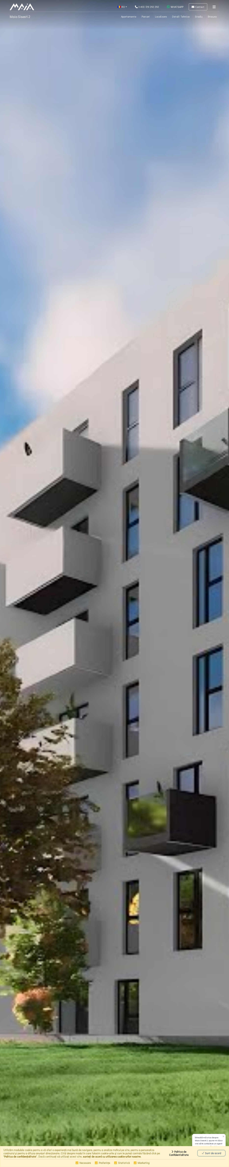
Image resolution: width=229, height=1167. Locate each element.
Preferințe (104, 1162)
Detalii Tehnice (181, 16)
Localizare (161, 16)
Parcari (146, 16)
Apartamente (128, 16)
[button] (122, 7)
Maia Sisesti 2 (20, 16)
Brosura (212, 16)
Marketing (144, 1162)
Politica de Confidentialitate (179, 1153)
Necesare (85, 1162)
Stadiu (199, 16)
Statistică (124, 1162)
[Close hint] (223, 1136)
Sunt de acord (212, 1153)
